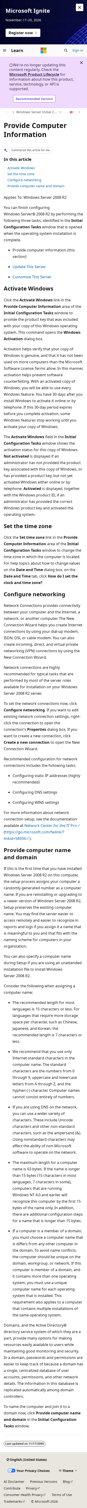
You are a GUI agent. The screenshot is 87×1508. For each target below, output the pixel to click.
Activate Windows (21, 168)
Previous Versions (43, 1481)
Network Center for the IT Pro (50, 825)
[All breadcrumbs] (8, 112)
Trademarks (13, 1501)
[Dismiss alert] (79, 7)
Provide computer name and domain (35, 186)
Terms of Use (62, 1495)
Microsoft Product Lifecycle (34, 74)
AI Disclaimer (14, 1481)
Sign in (77, 50)
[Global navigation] (4, 50)
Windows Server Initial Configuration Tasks (37, 112)
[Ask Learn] (71, 112)
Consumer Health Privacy (23, 1495)
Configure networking (24, 180)
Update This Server (29, 266)
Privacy (31, 1488)
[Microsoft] (44, 50)
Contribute (12, 1488)
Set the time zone (21, 174)
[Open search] (66, 50)
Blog (66, 1481)
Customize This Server (32, 276)
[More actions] (79, 112)
